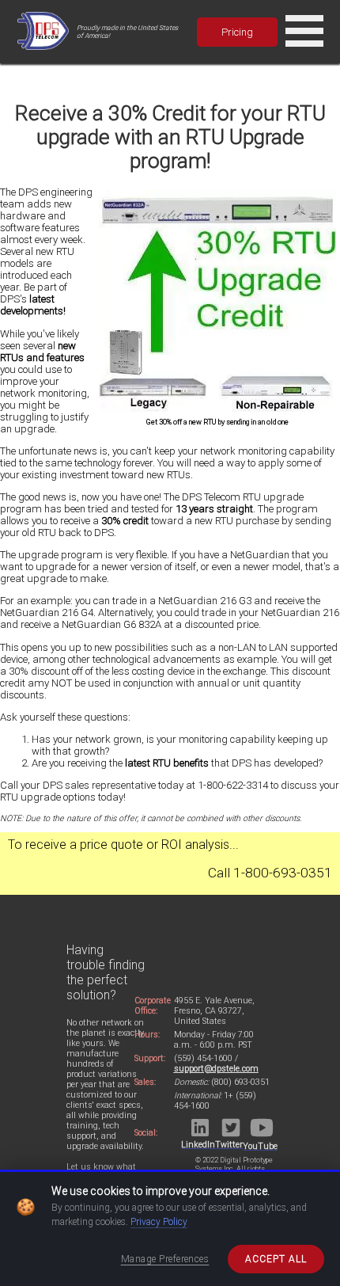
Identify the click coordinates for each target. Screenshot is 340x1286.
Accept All (276, 1259)
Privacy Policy (158, 1221)
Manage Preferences (165, 1259)
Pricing (237, 32)
